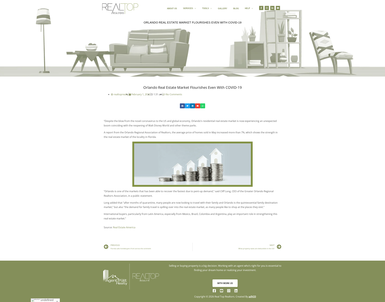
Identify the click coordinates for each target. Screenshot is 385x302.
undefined (47, 300)
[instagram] (267, 8)
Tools (205, 8)
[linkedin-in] (273, 8)
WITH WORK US (225, 283)
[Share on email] (197, 105)
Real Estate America (124, 227)
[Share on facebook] (182, 105)
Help (247, 8)
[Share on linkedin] (192, 105)
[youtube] (278, 8)
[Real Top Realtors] (120, 8)
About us (172, 8)
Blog (236, 8)
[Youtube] (221, 290)
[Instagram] (228, 290)
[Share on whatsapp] (202, 105)
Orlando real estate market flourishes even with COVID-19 (193, 22)
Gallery (222, 8)
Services (188, 8)
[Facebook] (214, 290)
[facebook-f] (262, 8)
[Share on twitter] (187, 105)
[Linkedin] (236, 290)
